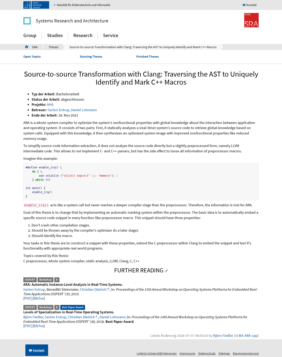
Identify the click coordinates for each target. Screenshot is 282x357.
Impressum (187, 353)
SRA (31, 47)
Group (30, 35)
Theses (53, 47)
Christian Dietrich (93, 289)
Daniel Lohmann (84, 109)
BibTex (38, 298)
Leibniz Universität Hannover (157, 353)
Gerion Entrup (58, 109)
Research (82, 35)
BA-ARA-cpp (248, 335)
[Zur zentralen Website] (37, 5)
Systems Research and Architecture (72, 21)
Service (110, 35)
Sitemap (224, 353)
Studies (55, 35)
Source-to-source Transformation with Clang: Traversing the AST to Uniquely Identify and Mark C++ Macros (143, 47)
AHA (50, 104)
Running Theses (91, 56)
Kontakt (251, 5)
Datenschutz (207, 353)
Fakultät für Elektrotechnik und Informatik (83, 5)
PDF (27, 298)
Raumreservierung (246, 353)
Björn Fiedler (33, 317)
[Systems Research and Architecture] (29, 20)
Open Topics (32, 56)
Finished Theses (147, 56)
